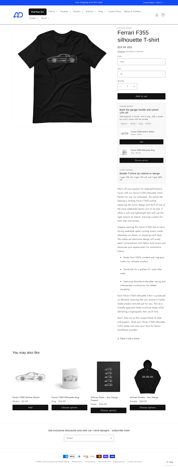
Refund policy (77, 461)
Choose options (141, 160)
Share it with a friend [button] (129, 338)
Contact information (135, 461)
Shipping (121, 51)
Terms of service (104, 461)
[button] (53, 11)
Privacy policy (90, 461)
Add (141, 142)
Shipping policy (119, 461)
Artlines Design (48, 461)
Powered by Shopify (61, 461)
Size (119, 68)
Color (120, 56)
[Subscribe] (111, 438)
